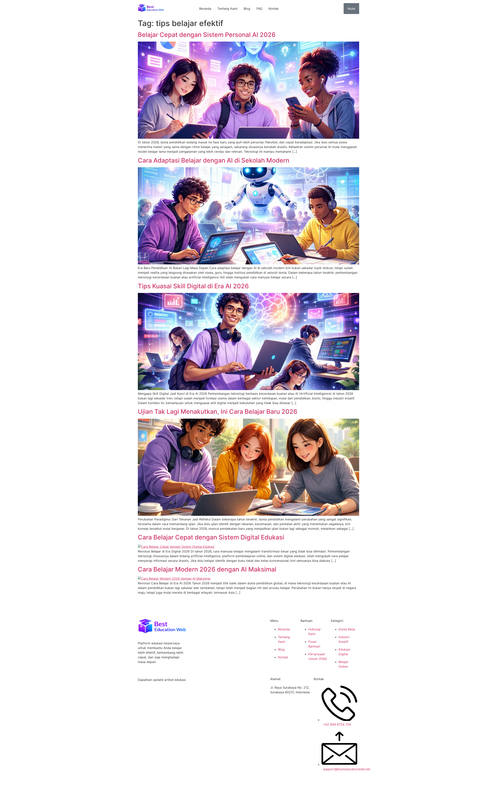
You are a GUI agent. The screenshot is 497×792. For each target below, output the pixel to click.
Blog (247, 8)
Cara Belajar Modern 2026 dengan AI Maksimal (207, 569)
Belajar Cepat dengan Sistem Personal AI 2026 (206, 34)
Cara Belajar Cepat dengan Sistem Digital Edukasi (211, 537)
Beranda (205, 8)
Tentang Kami (227, 8)
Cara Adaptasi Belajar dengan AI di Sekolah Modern (213, 160)
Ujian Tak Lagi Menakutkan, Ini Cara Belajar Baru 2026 (217, 411)
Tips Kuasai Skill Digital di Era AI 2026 (193, 286)
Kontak (273, 8)
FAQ (259, 8)
